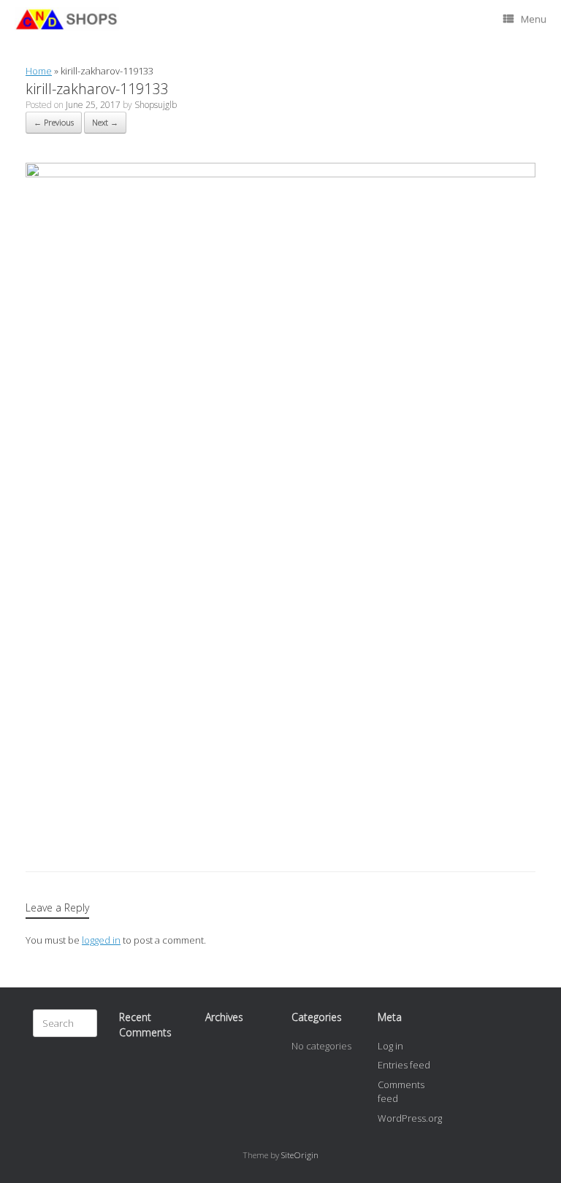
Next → (105, 122)
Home (39, 70)
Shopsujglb (155, 105)
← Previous (54, 122)
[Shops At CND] (67, 19)
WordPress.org (410, 1118)
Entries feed (404, 1064)
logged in (101, 940)
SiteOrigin (299, 1154)
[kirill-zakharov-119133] (280, 173)
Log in (390, 1045)
